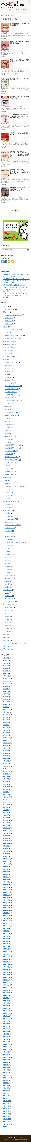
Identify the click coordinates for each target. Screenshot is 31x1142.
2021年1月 (6, 825)
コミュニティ (7, 640)
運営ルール (6, 312)
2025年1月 (6, 707)
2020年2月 (6, 853)
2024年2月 (6, 732)
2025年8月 (6, 689)
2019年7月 (6, 871)
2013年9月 (6, 1052)
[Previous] (12, 210)
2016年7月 (6, 964)
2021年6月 (6, 812)
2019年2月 (6, 884)
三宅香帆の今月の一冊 (12, 389)
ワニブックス (9, 536)
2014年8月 (6, 1023)
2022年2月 (6, 792)
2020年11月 (6, 830)
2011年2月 (6, 1119)
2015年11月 (6, 985)
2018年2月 (6, 915)
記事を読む (3, 38)
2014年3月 (6, 1036)
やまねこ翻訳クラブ (11, 415)
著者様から (8, 596)
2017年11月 (6, 923)
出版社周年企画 (10, 424)
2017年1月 (6, 949)
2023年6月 (6, 750)
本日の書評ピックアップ (12, 365)
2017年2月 (6, 946)
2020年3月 (6, 851)
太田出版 (8, 551)
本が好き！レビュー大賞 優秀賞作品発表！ (19, 97)
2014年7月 (6, 1026)
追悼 (6, 374)
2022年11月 (6, 768)
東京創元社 (8, 569)
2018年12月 (6, 889)
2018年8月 (6, 900)
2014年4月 (6, 1034)
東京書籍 (8, 498)
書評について (9, 321)
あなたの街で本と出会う (12, 412)
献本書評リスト (7, 590)
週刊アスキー (9, 628)
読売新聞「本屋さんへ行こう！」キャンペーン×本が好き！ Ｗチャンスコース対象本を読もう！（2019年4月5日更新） (19, 154)
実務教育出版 (9, 554)
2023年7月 (6, 748)
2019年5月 (6, 877)
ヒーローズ (8, 531)
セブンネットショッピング (13, 525)
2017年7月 (6, 933)
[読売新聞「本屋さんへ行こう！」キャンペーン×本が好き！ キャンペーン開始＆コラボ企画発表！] (5, 173)
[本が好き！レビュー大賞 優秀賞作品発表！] (5, 100)
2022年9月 (6, 774)
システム (5, 327)
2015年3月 (6, 1005)
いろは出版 (8, 516)
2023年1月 (6, 763)
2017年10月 (6, 926)
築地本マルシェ (10, 471)
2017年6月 (6, 936)
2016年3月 (6, 974)
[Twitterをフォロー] (2, 262)
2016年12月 (6, 951)
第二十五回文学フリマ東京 (13, 445)
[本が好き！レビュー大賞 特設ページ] (5, 137)
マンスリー (8, 356)
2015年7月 (6, 995)
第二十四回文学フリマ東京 (13, 448)
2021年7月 (6, 810)
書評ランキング (7, 347)
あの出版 (8, 513)
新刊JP (7, 619)
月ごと (7, 593)
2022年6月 (6, 781)
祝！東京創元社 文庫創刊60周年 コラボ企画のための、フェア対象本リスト (19, 116)
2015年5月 (6, 1000)
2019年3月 (6, 882)
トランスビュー (10, 528)
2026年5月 (6, 665)
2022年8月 (6, 776)
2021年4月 (6, 817)
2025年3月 (6, 701)
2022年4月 (6, 786)
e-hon (7, 409)
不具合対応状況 (10, 332)
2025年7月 (6, 691)
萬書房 (7, 581)
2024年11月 (6, 712)
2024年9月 (6, 717)
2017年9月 (6, 928)
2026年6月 (6, 663)
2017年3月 (6, 944)
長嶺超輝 (8, 507)
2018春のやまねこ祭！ (12, 460)
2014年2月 (6, 1039)
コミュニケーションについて (13, 315)
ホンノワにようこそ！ (12, 362)
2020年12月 (6, 828)
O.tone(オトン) (9, 607)
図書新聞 (8, 616)
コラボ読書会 (9, 454)
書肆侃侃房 (8, 566)
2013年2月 (6, 1070)
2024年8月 (6, 719)
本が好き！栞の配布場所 (10, 344)
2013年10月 (6, 1049)
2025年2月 (6, 704)
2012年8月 (6, 1080)
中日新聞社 (8, 539)
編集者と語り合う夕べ (12, 457)
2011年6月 (6, 1108)
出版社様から (9, 599)
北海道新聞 (8, 427)
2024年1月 (6, 735)
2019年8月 (6, 869)
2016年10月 (6, 956)
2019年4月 (6, 879)
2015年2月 (6, 1008)
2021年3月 (6, 820)
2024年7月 (6, 722)
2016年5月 (6, 969)
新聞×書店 (8, 433)
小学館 (7, 430)
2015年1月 (6, 1010)
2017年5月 (6, 938)
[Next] (18, 210)
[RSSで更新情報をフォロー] (12, 262)
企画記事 (5, 359)
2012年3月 (6, 1090)
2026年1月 (6, 676)
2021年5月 (6, 815)
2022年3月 (6, 789)
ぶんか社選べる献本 (11, 602)
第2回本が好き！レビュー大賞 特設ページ (19, 60)
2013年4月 (6, 1065)
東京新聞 (8, 622)
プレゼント (6, 646)
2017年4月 (6, 941)
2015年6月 (6, 998)
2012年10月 (6, 1077)
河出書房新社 (9, 578)
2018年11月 (6, 892)
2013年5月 (6, 1062)
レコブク (8, 613)
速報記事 (5, 634)
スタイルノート (10, 522)
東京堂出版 (8, 495)
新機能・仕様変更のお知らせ (13, 335)
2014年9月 (6, 1021)
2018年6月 (6, 905)
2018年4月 (6, 910)
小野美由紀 (8, 504)
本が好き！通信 (13, 1139)
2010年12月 (6, 1124)
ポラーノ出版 (9, 533)
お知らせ (5, 306)
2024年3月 (6, 730)
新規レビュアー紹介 (9, 341)
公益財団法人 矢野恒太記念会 (14, 542)
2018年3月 (6, 913)
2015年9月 (6, 990)
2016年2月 (6, 977)
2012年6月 (6, 1085)
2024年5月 (6, 725)
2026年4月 (6, 668)
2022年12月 (6, 766)
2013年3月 (6, 1067)
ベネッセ (8, 421)
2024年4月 (6, 727)
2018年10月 (6, 895)
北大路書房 (8, 545)
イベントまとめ (10, 383)
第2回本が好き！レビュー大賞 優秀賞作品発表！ (19, 42)
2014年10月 (6, 1018)
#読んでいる (9, 377)
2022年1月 (6, 794)
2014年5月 (6, 1031)
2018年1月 (6, 918)
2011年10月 (6, 1098)
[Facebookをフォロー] (5, 262)
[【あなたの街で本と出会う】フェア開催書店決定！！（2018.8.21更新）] (5, 191)
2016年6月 (6, 967)
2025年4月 (6, 699)
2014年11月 (6, 1016)
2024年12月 (6, 709)
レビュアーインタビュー (12, 386)
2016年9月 (6, 959)
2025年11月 (6, 681)
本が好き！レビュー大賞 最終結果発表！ (19, 79)
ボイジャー (8, 489)
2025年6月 (6, 694)
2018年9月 (6, 897)
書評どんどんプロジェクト (13, 338)
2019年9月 (6, 866)
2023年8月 (6, 745)
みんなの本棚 (9, 380)
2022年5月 (6, 784)
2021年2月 (6, 822)
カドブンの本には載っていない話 (15, 643)
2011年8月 (6, 1103)
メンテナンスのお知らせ (12, 329)
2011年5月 (6, 1111)
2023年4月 (6, 756)
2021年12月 (6, 797)
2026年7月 (6, 660)
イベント (5, 442)
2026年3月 (6, 671)
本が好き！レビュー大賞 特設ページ (19, 133)
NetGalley (8, 483)
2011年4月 (6, 1114)
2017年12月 (6, 920)
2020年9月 (6, 835)
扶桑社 (7, 560)
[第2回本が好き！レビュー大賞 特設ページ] (5, 64)
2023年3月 (6, 758)
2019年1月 (6, 887)
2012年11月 (6, 1075)
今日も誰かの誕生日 (11, 392)
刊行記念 (8, 465)
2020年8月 (6, 838)
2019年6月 (6, 874)
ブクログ (8, 418)
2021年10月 (6, 802)
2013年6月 (6, 1059)
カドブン (8, 610)
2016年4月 (6, 972)
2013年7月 (6, 1057)
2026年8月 (6, 658)
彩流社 (7, 557)
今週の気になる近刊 (11, 395)
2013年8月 (6, 1054)
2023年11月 (6, 740)
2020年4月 (6, 848)
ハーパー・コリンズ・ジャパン (14, 486)
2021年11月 (6, 799)
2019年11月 (6, 861)
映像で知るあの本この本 (12, 400)
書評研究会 (6, 477)
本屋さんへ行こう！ (11, 436)
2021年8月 (6, 807)
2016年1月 (6, 980)
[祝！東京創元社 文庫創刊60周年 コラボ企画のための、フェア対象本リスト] (5, 118)
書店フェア (8, 368)
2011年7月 (6, 1106)
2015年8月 (6, 992)
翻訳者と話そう (10, 474)
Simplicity (20, 1138)
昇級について (9, 318)
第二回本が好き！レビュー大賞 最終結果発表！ (20, 24)
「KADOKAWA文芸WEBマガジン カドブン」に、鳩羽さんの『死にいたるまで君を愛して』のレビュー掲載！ (16, 280)
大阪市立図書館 (10, 492)
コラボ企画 (6, 406)
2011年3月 (6, 1116)
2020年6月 (6, 843)
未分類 (5, 637)
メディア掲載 (7, 604)
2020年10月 (6, 833)
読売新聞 (8, 625)
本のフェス (8, 468)
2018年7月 (6, 902)
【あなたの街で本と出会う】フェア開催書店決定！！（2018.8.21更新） (19, 189)
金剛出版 (8, 584)
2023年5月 (6, 753)
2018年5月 (6, 907)
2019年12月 (6, 859)
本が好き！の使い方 (9, 309)
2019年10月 (6, 864)
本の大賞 (8, 403)
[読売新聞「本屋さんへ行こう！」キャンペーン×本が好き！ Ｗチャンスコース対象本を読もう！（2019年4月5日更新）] (5, 155)
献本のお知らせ (7, 510)
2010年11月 (6, 1126)
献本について (9, 324)
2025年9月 (6, 686)
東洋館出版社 (9, 575)
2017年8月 (6, 931)
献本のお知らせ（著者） (10, 501)
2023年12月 (6, 738)
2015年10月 (6, 987)
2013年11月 (6, 1047)
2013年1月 (6, 1072)
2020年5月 (6, 846)
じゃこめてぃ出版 (10, 519)
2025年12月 (6, 678)
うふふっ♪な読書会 (11, 451)
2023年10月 (6, 743)
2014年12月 (6, 1013)
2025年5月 (6, 696)
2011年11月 (6, 1095)
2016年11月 (6, 954)
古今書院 (8, 548)
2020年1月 (6, 856)
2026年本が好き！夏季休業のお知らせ (14, 285)
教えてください (10, 397)
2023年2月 (6, 761)
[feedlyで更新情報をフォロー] (9, 262)
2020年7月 (6, 841)
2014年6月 (6, 1029)
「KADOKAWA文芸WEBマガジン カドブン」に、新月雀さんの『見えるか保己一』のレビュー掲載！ (16, 295)
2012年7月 (6, 1083)
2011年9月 (6, 1101)
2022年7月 (6, 779)
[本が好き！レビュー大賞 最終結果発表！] (5, 82)
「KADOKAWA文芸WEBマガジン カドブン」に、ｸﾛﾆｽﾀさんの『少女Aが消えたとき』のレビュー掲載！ (16, 289)
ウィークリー (9, 350)
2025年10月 (6, 683)
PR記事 (5, 480)
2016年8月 (6, 962)
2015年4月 (6, 1003)
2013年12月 (6, 1044)
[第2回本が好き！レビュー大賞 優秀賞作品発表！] (5, 45)
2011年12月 (6, 1093)
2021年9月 (6, 804)
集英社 (7, 587)
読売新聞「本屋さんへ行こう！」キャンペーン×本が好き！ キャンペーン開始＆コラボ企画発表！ (19, 172)
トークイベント (10, 463)
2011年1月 (6, 1121)
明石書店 (8, 563)
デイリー (8, 353)
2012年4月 (6, 1088)
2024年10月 (6, 714)
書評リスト (8, 371)
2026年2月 (6, 673)
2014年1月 (6, 1041)
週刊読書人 (8, 439)
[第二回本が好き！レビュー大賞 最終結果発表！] (5, 27)
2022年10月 (6, 771)
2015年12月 (6, 982)
